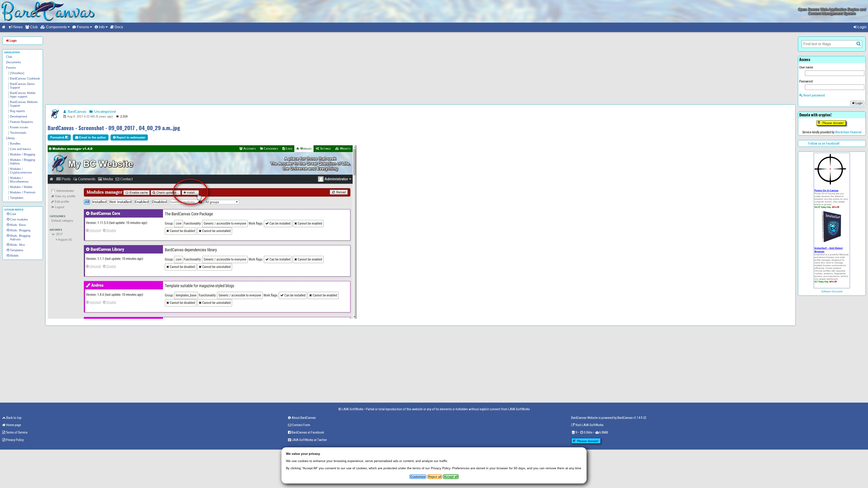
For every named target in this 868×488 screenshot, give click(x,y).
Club (33, 27)
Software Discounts (832, 291)
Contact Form (300, 425)
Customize (417, 477)
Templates (17, 250)
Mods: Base (18, 225)
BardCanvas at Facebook (307, 432)
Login (862, 27)
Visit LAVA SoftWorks (589, 425)
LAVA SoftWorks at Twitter (309, 440)
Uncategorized (104, 111)
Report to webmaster (130, 137)
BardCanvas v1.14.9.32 (631, 418)
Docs (118, 27)
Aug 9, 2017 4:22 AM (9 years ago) (89, 116)
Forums (11, 67)
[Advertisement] (420, 68)
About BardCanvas (303, 418)
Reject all (434, 477)
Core (13, 214)
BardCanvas (76, 111)
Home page (13, 425)
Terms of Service (16, 432)
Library (10, 138)
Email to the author (92, 137)
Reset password (814, 95)
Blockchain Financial (848, 132)
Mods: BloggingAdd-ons (20, 237)
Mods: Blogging (20, 230)
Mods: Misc (17, 244)
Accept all (451, 477)
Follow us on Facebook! (824, 143)
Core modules (19, 219)
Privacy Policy (14, 440)
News (17, 27)
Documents (13, 62)
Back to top (13, 418)
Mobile (14, 255)
